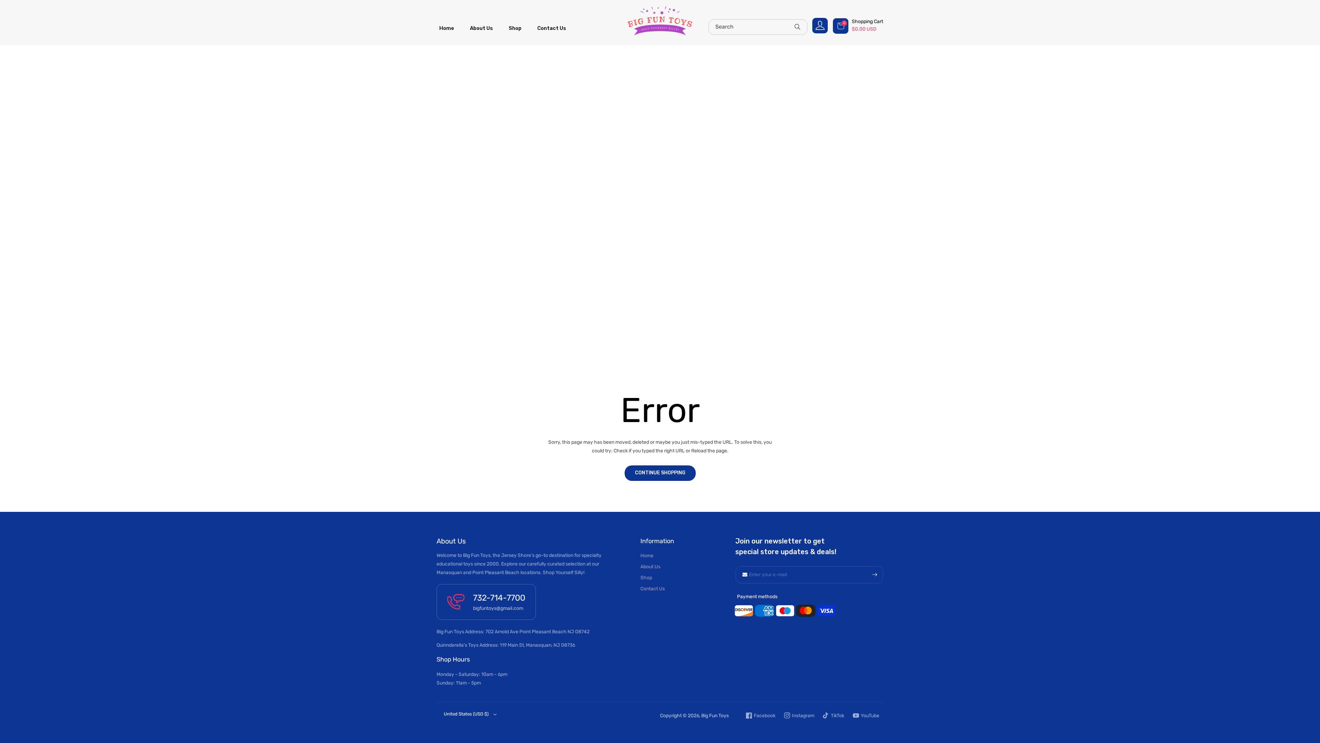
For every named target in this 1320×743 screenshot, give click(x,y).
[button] (858, 25)
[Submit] (874, 575)
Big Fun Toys (715, 716)
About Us (650, 567)
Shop (646, 578)
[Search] (797, 26)
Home (646, 556)
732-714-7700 (499, 598)
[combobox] (757, 27)
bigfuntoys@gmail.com (498, 608)
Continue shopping (660, 473)
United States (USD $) (466, 714)
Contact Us (652, 589)
